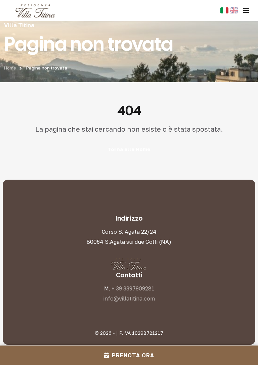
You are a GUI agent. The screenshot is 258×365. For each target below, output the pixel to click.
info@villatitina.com (129, 298)
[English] (234, 10)
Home (10, 68)
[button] (246, 10)
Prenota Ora (133, 355)
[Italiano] (224, 10)
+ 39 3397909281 (133, 288)
